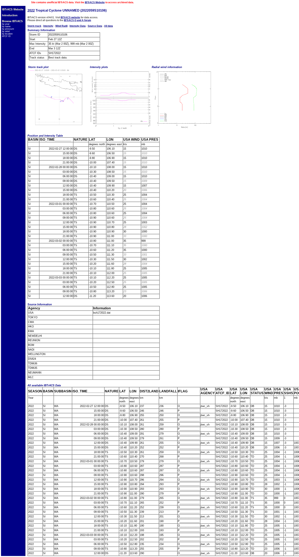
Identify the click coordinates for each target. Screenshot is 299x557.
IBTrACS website (70, 17)
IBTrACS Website (95, 2)
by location (7, 33)
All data (108, 26)
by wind (6, 31)
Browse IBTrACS (12, 21)
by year (6, 24)
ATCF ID (6, 36)
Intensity (48, 26)
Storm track (34, 26)
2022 (31, 10)
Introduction (9, 15)
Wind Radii (61, 26)
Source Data (95, 26)
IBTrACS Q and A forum (77, 20)
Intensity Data (78, 26)
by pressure (8, 29)
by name (6, 26)
